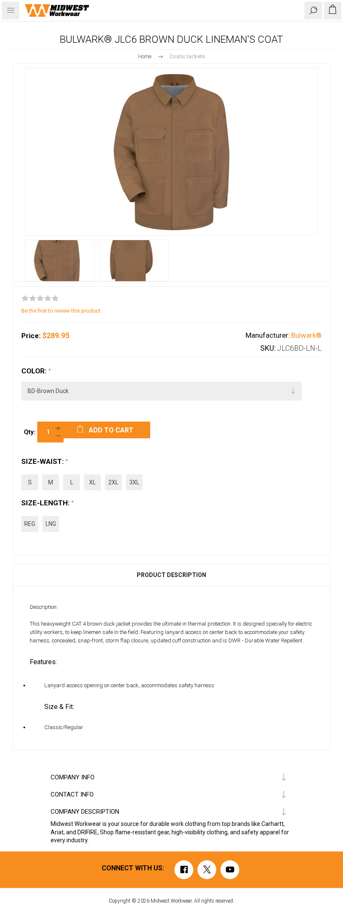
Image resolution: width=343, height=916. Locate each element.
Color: (34, 371)
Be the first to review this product (60, 311)
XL (92, 482)
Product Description (171, 575)
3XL (134, 482)
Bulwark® (306, 335)
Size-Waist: (43, 461)
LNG (51, 523)
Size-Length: (46, 503)
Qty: (30, 432)
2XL (113, 482)
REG (29, 523)
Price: (31, 335)
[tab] (171, 575)
